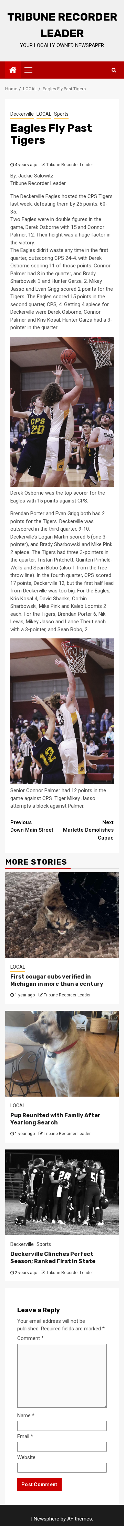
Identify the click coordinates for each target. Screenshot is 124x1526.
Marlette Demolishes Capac (88, 830)
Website (26, 1457)
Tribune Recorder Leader (69, 164)
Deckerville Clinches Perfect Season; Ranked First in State (52, 1257)
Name (25, 1415)
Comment (30, 1338)
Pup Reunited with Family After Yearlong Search (55, 1119)
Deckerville (22, 114)
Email (25, 1436)
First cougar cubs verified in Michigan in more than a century (56, 980)
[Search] (114, 70)
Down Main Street (31, 826)
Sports (61, 114)
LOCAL (44, 114)
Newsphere (46, 1519)
